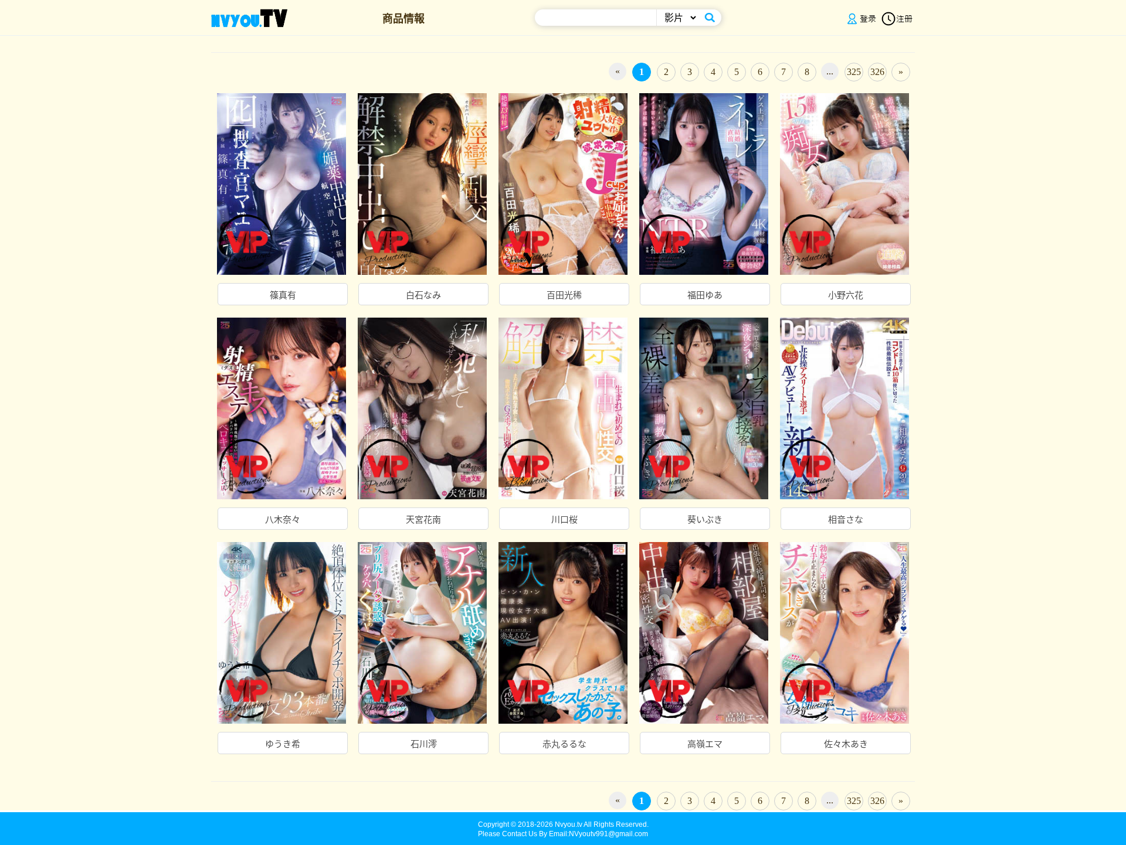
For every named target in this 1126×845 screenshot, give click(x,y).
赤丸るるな (564, 744)
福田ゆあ (705, 295)
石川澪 (424, 744)
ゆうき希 (282, 744)
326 (877, 72)
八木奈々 (282, 519)
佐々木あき (846, 744)
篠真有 (283, 295)
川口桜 (564, 519)
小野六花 (845, 295)
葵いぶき (705, 519)
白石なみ (423, 295)
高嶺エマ (705, 744)
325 (854, 72)
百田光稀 (564, 295)
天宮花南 (423, 519)
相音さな (845, 519)
